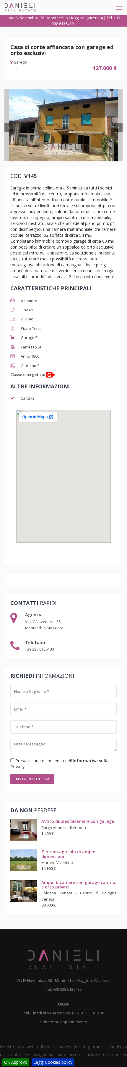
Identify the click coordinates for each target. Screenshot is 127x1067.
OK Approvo (15, 1062)
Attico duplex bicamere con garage (77, 821)
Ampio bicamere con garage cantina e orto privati (79, 885)
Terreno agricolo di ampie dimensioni (68, 854)
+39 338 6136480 (39, 649)
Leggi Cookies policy (52, 1062)
